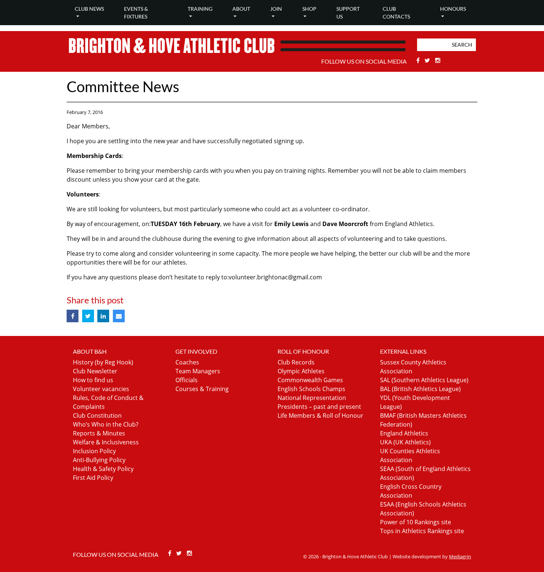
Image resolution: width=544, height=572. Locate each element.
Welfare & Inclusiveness (106, 442)
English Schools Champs (311, 389)
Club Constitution (97, 415)
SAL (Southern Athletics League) (424, 380)
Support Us (348, 13)
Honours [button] (453, 9)
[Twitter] (428, 60)
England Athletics (404, 433)
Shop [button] (309, 9)
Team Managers (197, 371)
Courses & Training (202, 389)
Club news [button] (89, 9)
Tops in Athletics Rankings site (422, 531)
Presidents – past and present (319, 407)
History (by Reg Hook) (103, 362)
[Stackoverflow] (437, 60)
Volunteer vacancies (101, 389)
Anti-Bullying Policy (99, 460)
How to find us (93, 380)
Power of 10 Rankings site (415, 522)
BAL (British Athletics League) (420, 389)
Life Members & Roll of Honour (320, 415)
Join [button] (276, 9)
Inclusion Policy (94, 451)
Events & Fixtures (136, 13)
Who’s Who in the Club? (105, 424)
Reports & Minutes (99, 433)
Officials (186, 380)
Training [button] (200, 9)
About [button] (241, 9)
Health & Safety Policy (103, 469)
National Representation (312, 398)
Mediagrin (460, 556)
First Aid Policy (93, 478)
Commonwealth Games (310, 380)
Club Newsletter (95, 371)
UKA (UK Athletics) (405, 442)
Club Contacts (396, 13)
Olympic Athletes (301, 371)
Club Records (296, 362)
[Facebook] (418, 60)
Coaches (187, 362)
